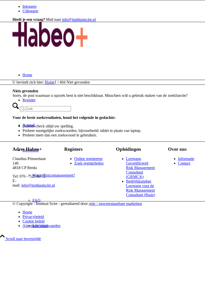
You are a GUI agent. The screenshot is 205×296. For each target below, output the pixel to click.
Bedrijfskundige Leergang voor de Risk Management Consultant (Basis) (140, 188)
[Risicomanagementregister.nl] (50, 46)
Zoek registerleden (89, 163)
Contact (184, 163)
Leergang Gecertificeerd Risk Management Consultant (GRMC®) (140, 168)
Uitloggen (30, 11)
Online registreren (88, 159)
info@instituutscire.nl (79, 19)
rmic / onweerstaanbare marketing (115, 203)
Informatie (186, 159)
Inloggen (29, 6)
